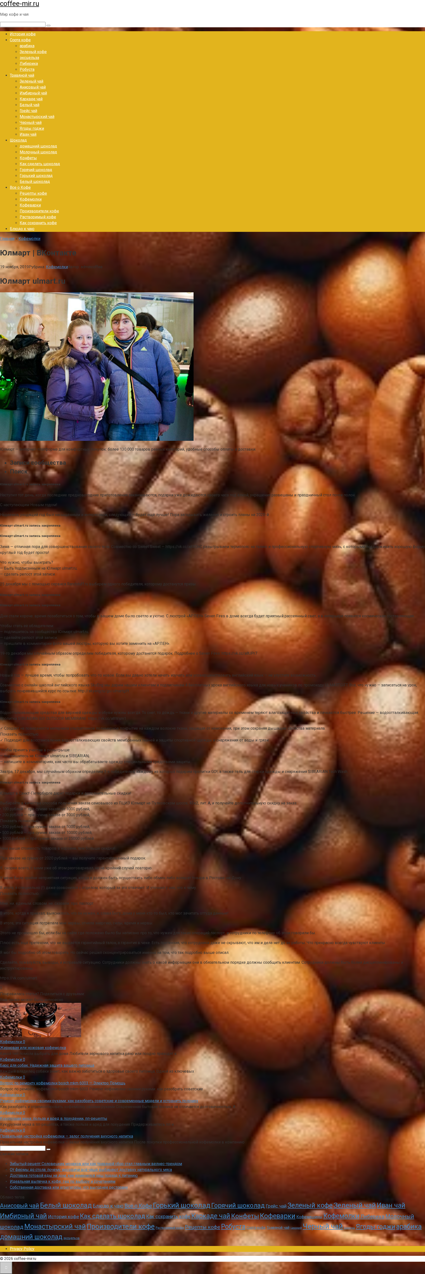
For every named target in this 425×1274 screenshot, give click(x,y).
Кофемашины (309, 1217)
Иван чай (28, 134)
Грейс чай (28, 110)
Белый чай (29, 105)
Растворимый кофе (38, 217)
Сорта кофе (20, 40)
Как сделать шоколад (40, 164)
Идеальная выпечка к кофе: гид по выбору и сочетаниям (62, 1181)
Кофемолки (31, 199)
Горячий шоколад (36, 169)
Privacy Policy (22, 1248)
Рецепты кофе (33, 193)
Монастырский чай (37, 116)
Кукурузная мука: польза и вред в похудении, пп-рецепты (53, 1118)
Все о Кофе (20, 187)
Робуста (27, 69)
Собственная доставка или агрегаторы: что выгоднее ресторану (69, 1187)
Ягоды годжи (32, 128)
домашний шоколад (38, 146)
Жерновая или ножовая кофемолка (33, 1047)
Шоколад (18, 140)
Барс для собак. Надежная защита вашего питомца (47, 1065)
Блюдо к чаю (22, 228)
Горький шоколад (36, 175)
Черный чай (31, 122)
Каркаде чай (31, 99)
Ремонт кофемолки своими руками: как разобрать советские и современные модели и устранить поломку (99, 1100)
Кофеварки (30, 205)
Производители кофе (39, 211)
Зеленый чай (31, 81)
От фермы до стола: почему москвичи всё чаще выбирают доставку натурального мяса (91, 1169)
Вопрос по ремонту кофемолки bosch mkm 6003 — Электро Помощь (62, 1083)
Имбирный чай (33, 93)
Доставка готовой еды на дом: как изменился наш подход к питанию (74, 1175)
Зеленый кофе (33, 51)
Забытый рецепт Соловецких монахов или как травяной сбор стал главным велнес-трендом (96, 1163)
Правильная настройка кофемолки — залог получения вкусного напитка (66, 1136)
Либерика (29, 63)
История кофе (23, 34)
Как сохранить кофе (38, 223)
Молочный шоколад (38, 152)
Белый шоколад (35, 181)
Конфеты (28, 158)
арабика (27, 46)
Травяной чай (22, 75)
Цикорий (296, 1228)
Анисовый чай (33, 87)
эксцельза (29, 57)
